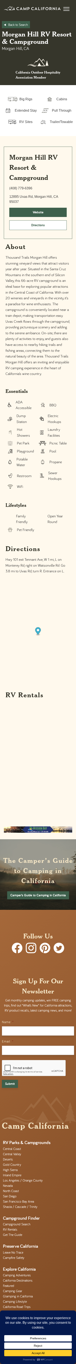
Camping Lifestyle (15, 1301)
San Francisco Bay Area (18, 1201)
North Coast (11, 1191)
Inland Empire (12, 1175)
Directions (38, 225)
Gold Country (12, 1164)
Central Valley (12, 1154)
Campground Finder (21, 1218)
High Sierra (10, 1170)
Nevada (8, 1185)
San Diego (9, 1196)
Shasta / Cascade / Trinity (20, 1207)
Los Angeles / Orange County (23, 1180)
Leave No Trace (13, 1252)
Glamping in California (18, 1296)
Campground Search (16, 1224)
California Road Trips (17, 1307)
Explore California (19, 1269)
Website (38, 212)
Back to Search (18, 25)
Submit (10, 1084)
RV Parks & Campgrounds (26, 1142)
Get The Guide (12, 1235)
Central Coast (12, 1149)
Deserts (8, 1159)
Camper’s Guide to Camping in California (38, 895)
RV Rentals (10, 1229)
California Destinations (18, 1280)
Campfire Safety (13, 1258)
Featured (8, 1286)
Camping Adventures (17, 1275)
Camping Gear (12, 1291)
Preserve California (20, 1246)
